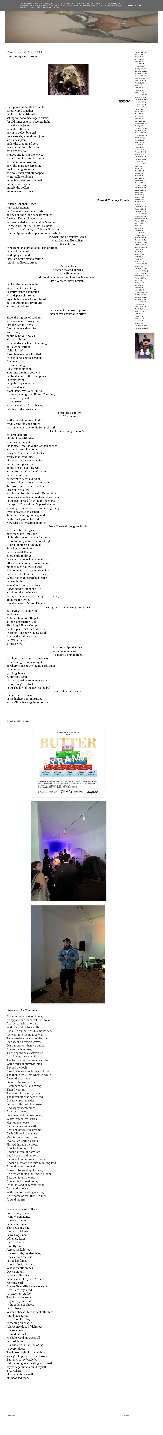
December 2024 (140, 99)
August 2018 (139, 278)
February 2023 (139, 152)
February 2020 (139, 235)
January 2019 (139, 266)
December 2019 (140, 240)
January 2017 (139, 323)
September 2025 (140, 78)
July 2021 (138, 195)
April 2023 (138, 147)
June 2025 (138, 85)
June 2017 (138, 311)
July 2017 (138, 309)
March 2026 (138, 64)
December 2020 (140, 211)
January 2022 (139, 183)
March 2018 (138, 290)
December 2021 (140, 185)
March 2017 (138, 318)
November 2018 (140, 271)
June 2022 (138, 171)
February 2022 (139, 180)
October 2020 (139, 216)
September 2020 (140, 218)
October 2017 (139, 302)
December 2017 (140, 297)
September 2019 (140, 247)
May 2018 (138, 285)
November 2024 (140, 102)
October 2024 (139, 104)
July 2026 (138, 54)
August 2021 (139, 192)
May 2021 (138, 199)
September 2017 (140, 304)
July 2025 (138, 83)
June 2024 (138, 114)
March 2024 (138, 121)
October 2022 (139, 161)
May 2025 (138, 87)
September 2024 (140, 107)
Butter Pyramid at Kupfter (17, 721)
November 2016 (140, 328)
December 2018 (140, 268)
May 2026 (138, 59)
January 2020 (139, 237)
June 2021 (138, 197)
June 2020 (138, 225)
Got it (141, 5)
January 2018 (139, 294)
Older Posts (125, 1415)
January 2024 (139, 126)
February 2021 (139, 206)
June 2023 (138, 142)
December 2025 (140, 71)
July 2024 (138, 111)
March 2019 (138, 261)
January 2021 (139, 209)
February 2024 (139, 123)
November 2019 (140, 242)
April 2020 (138, 230)
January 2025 (139, 97)
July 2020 (138, 223)
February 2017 (139, 321)
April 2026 (138, 61)
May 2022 (138, 173)
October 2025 (139, 76)
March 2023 (138, 149)
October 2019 (139, 244)
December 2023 (140, 128)
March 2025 (138, 92)
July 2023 (138, 140)
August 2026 (139, 52)
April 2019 (138, 259)
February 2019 (139, 264)
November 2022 (140, 159)
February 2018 (139, 292)
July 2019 (138, 252)
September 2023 (140, 135)
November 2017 (140, 299)
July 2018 (138, 280)
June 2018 (138, 282)
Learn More (131, 5)
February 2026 (139, 66)
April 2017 (138, 316)
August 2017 (139, 306)
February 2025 (139, 95)
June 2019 (138, 254)
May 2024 (138, 116)
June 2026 (138, 57)
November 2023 (140, 130)
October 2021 (139, 190)
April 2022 (138, 176)
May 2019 (138, 256)
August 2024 (139, 109)
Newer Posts (11, 1415)
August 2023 (139, 137)
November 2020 (140, 214)
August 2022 (139, 166)
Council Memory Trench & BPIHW (21, 56)
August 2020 (139, 221)
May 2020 (138, 228)
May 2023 (138, 145)
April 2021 (138, 202)
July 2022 (138, 168)
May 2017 (138, 313)
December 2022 (140, 156)
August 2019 (139, 249)
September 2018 (140, 275)
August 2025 (139, 80)
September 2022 (140, 164)
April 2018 (138, 287)
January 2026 (139, 69)
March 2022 (138, 178)
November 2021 (140, 187)
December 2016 (140, 325)
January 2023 (139, 154)
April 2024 (138, 118)
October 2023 (139, 133)
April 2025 (138, 90)
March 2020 (138, 233)
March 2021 (138, 204)
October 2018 (139, 273)
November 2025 (140, 73)
